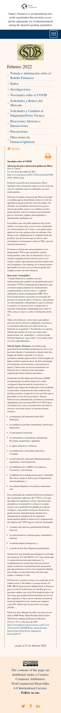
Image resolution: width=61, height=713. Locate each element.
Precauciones (19, 131)
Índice (14, 83)
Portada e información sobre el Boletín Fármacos (30, 75)
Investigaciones (20, 89)
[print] (48, 157)
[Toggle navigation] (54, 33)
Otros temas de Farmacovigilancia (22, 139)
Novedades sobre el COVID (28, 95)
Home (15, 148)
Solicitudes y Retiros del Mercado (26, 103)
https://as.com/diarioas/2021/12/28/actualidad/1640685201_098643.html (30, 176)
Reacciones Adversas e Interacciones (25, 123)
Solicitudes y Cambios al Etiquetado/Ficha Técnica (27, 113)
